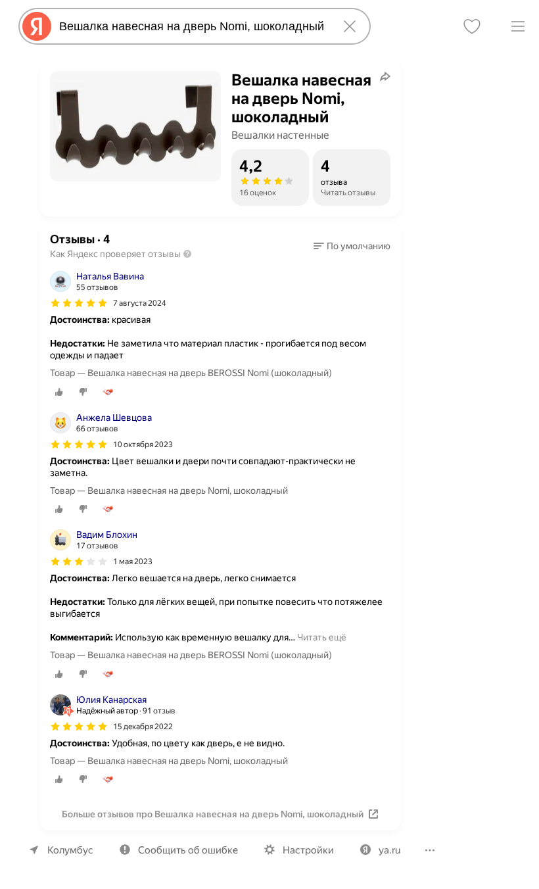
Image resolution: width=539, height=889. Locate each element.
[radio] (59, 391)
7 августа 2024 (139, 303)
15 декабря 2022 (143, 726)
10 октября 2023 (143, 444)
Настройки (308, 850)
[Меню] (518, 26)
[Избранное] (471, 26)
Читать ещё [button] (321, 637)
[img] (79, 303)
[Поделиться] (385, 76)
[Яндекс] (36, 26)
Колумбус (70, 850)
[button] (352, 246)
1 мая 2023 (132, 561)
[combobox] (192, 26)
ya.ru (389, 850)
